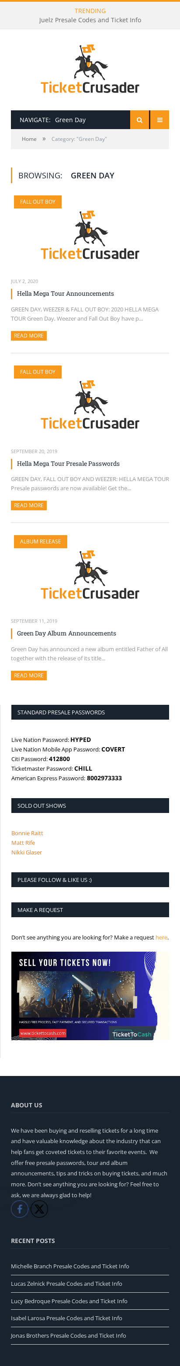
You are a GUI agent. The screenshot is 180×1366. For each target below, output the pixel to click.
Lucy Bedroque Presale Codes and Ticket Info (69, 1301)
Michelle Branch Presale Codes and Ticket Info (70, 1266)
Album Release (40, 541)
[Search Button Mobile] (139, 119)
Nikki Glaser (26, 852)
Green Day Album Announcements (66, 633)
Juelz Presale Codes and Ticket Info (90, 20)
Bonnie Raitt (27, 833)
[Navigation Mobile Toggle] (159, 119)
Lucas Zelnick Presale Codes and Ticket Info (66, 1283)
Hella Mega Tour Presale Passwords (68, 463)
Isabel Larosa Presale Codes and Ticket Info (66, 1318)
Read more (30, 335)
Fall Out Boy (37, 201)
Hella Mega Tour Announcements (65, 293)
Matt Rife (23, 843)
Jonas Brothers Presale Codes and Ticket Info (68, 1335)
